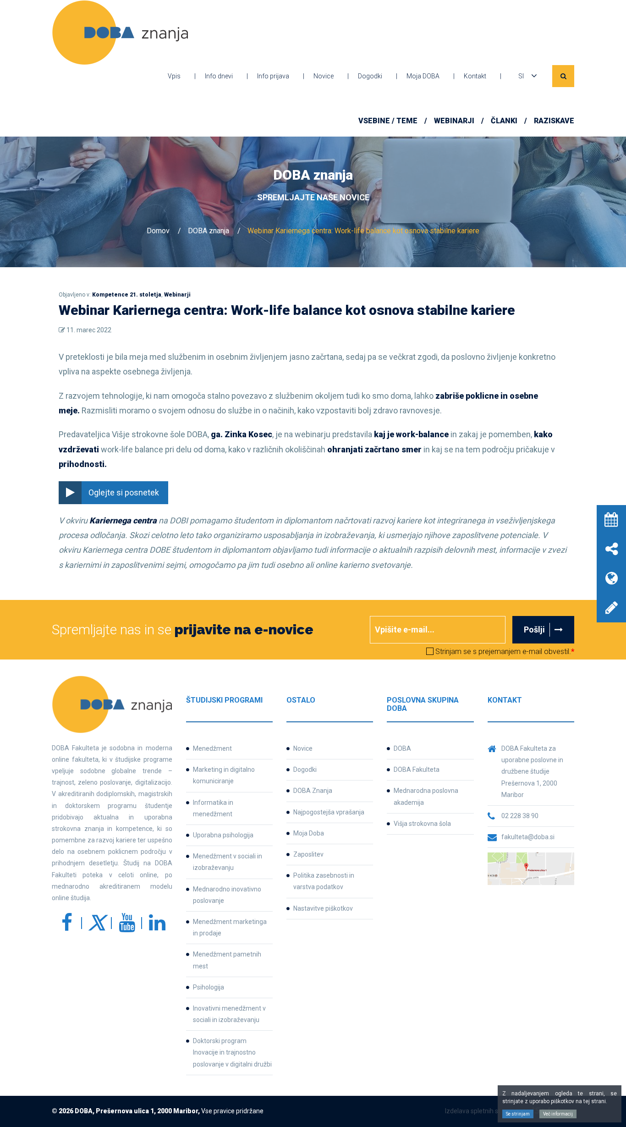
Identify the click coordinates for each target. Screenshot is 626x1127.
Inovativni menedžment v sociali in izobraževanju (229, 1014)
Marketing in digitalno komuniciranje (224, 775)
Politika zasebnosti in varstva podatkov (323, 881)
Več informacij (558, 1113)
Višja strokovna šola (422, 823)
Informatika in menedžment (213, 808)
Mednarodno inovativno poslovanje (227, 894)
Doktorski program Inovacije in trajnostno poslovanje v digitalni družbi (232, 1052)
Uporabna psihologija (223, 835)
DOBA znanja (208, 230)
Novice (323, 76)
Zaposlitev (308, 854)
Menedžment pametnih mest (227, 960)
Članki (504, 120)
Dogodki (370, 76)
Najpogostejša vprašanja (328, 812)
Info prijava (273, 76)
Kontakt (475, 76)
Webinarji (454, 120)
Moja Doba (308, 833)
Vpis (174, 76)
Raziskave (554, 120)
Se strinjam (518, 1113)
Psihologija (208, 987)
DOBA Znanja (312, 790)
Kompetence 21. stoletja (126, 294)
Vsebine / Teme (387, 120)
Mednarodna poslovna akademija (426, 796)
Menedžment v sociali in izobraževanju (227, 861)
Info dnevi (219, 76)
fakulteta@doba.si (528, 837)
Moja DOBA (422, 76)
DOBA (402, 748)
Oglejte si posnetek (123, 492)
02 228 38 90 (519, 815)
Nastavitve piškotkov (323, 908)
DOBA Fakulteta (416, 769)
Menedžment (212, 748)
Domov (158, 230)
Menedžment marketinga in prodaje (230, 927)
